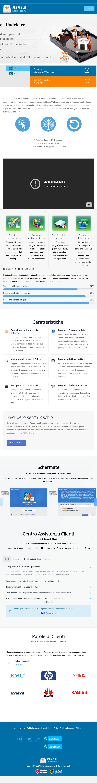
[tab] (18, 68)
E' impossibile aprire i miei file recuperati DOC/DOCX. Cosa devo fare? (35, 598)
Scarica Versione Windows (44, 71)
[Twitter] (29, 739)
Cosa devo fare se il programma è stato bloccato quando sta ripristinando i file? (38, 593)
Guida (29, 728)
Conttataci (37, 728)
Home (15, 728)
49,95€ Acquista (42, 81)
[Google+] (38, 739)
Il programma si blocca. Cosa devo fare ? (23, 587)
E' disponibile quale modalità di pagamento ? (24, 567)
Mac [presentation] (16, 73)
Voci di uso (47, 728)
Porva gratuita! (16, 442)
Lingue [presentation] (48, 559)
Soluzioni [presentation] (16, 559)
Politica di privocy (67, 728)
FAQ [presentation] (7, 559)
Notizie (22, 728)
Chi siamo (80, 728)
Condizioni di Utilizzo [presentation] (32, 559)
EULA (56, 728)
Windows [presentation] (17, 68)
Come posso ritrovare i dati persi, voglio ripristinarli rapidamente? (32, 581)
